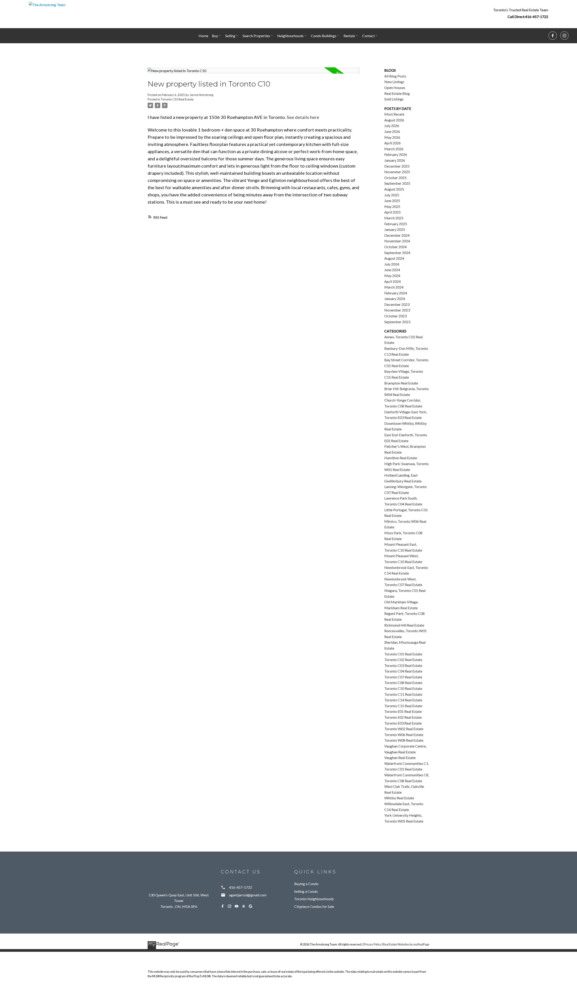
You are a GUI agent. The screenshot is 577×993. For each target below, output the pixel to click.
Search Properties (256, 36)
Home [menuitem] (203, 36)
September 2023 (397, 322)
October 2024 (395, 247)
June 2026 (392, 131)
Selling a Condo (306, 891)
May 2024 (392, 275)
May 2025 (392, 206)
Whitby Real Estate (399, 798)
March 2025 (393, 218)
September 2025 (397, 183)
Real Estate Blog (397, 93)
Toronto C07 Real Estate (403, 677)
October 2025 (395, 177)
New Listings (394, 82)
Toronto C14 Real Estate (403, 700)
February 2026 (395, 154)
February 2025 (395, 224)
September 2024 (397, 252)
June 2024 (392, 270)
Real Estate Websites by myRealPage (406, 944)
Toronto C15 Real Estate (403, 706)
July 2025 (391, 195)
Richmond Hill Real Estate (404, 625)
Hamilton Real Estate (400, 458)
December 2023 (397, 304)
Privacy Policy (372, 944)
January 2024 (394, 298)
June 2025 (392, 200)
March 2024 (393, 287)
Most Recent (394, 114)
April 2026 (392, 143)
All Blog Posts (395, 76)
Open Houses (394, 87)
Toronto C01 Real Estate (403, 654)
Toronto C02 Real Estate (403, 659)
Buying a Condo (306, 884)
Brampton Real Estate (401, 383)
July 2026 (391, 125)
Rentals (349, 36)
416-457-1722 (536, 16)
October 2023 (395, 316)
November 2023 (397, 310)
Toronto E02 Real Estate (403, 717)
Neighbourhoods (290, 36)
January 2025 (394, 229)
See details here (303, 117)
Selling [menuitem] (230, 36)
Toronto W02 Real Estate (403, 729)
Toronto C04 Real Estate (403, 671)
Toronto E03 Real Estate (403, 723)
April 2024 (392, 281)
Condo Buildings (323, 36)
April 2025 (392, 212)
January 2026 (394, 160)
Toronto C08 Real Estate (403, 682)
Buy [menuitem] (215, 36)
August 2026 (394, 120)
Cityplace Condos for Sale (314, 906)
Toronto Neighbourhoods (314, 899)
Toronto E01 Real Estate (403, 711)
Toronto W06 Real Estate (403, 734)
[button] (520, 13)
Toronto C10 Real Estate (177, 99)
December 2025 (397, 166)
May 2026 (392, 137)
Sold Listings (394, 99)
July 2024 (391, 264)
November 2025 (397, 172)
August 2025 (394, 189)
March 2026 (393, 149)
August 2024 (394, 258)
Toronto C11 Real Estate (403, 694)
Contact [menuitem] (368, 36)
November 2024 (397, 241)
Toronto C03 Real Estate (403, 665)
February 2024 (395, 293)
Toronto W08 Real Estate (403, 740)
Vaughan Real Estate (400, 757)
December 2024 (397, 235)
